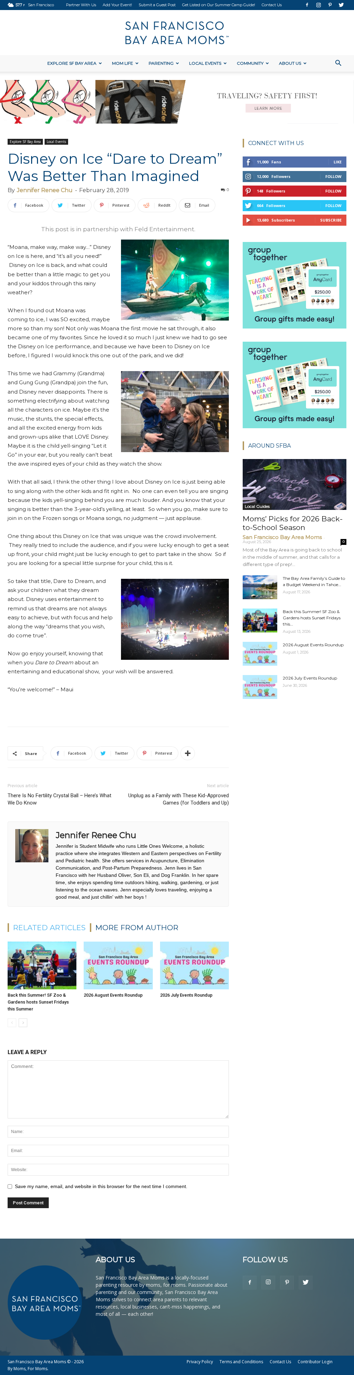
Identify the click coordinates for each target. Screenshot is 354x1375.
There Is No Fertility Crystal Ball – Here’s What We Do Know (59, 799)
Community (250, 63)
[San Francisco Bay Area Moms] (177, 32)
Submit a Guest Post (157, 4)
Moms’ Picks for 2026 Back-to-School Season (293, 523)
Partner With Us (81, 4)
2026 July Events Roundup (186, 995)
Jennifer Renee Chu (45, 190)
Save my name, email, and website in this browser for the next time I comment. (101, 1186)
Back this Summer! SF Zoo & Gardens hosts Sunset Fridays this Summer (38, 1002)
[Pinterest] (330, 5)
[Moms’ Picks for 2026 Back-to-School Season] (294, 484)
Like (338, 161)
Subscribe (331, 220)
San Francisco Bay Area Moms (282, 537)
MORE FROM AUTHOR (136, 927)
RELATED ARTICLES (49, 927)
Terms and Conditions (241, 1362)
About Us (290, 63)
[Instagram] (318, 5)
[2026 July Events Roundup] (194, 965)
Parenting (161, 63)
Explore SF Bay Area (71, 63)
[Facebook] (307, 5)
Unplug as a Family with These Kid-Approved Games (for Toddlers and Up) (178, 799)
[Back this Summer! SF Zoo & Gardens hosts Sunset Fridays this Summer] (42, 965)
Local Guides (257, 506)
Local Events (205, 63)
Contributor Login (315, 1362)
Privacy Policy (200, 1362)
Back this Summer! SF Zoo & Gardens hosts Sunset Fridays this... (312, 618)
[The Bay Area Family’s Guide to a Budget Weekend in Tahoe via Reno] (260, 587)
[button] (338, 64)
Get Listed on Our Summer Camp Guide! (218, 4)
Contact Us (272, 4)
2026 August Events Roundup (113, 995)
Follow (333, 176)
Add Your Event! (117, 4)
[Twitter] (341, 5)
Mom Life (122, 63)
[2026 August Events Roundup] (118, 965)
